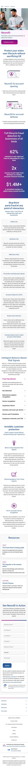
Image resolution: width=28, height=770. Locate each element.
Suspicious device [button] (8, 405)
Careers (14, 733)
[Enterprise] (7, 2)
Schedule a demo (8, 42)
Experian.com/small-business (13, 682)
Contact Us (14, 740)
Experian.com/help (10, 676)
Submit (7, 665)
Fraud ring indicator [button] (9, 379)
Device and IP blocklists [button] (10, 414)
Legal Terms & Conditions (14, 717)
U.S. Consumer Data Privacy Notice (14, 724)
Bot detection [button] (7, 391)
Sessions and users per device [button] (12, 410)
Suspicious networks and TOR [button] (12, 418)
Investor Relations (14, 737)
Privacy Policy (16, 686)
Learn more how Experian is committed (15, 746)
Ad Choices (14, 727)
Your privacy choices (16, 750)
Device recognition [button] (8, 401)
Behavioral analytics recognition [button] (9, 396)
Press (14, 730)
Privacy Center (14, 721)
